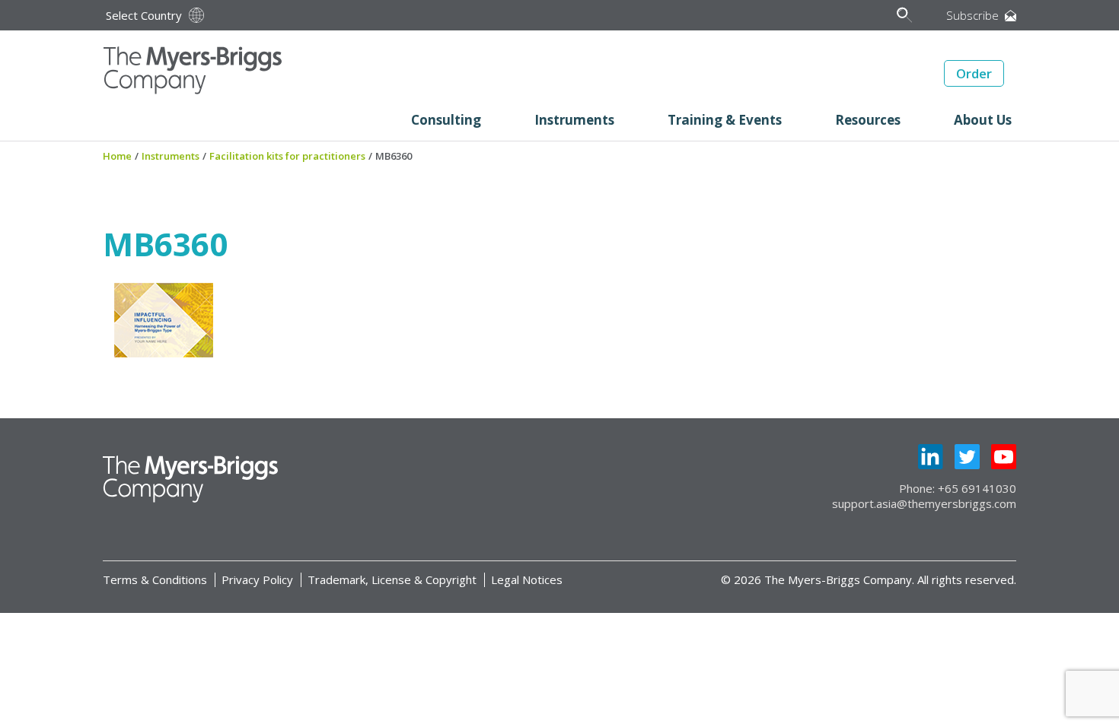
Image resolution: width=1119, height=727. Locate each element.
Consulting (446, 120)
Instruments (574, 120)
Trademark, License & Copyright (392, 579)
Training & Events (725, 120)
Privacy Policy (257, 579)
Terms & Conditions (155, 579)
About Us (983, 120)
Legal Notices (527, 579)
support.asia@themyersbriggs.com (924, 503)
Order (974, 73)
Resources (868, 120)
